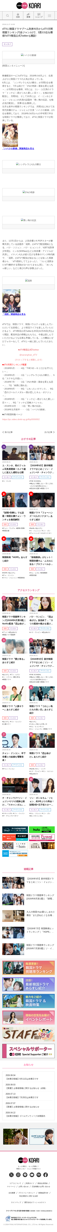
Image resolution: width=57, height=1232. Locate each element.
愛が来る (17, 677)
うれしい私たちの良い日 (38, 724)
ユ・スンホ (7, 481)
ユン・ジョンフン (36, 729)
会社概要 (12, 1193)
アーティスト (17, 477)
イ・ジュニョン (35, 531)
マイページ (11, 1186)
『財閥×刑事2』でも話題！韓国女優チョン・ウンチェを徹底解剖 (14, 516)
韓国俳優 (33, 575)
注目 (5, 524)
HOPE (5, 573)
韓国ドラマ (45, 488)
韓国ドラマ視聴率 (9, 635)
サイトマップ (16, 1202)
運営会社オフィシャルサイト (35, 1202)
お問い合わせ (24, 1186)
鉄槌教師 (44, 573)
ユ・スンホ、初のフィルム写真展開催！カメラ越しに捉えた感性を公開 (14, 469)
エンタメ (7, 44)
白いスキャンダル (36, 816)
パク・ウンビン (35, 632)
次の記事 (48, 432)
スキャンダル (7, 813)
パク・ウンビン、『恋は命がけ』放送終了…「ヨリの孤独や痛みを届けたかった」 (41, 620)
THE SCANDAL (35, 481)
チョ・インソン (8, 575)
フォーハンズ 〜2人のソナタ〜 (41, 533)
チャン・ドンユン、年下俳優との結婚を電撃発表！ (14, 756)
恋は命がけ (13, 632)
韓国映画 (22, 578)
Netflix (32, 528)
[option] (15, 1137)
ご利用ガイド (29, 1183)
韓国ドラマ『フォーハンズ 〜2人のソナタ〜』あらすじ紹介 (41, 516)
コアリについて (15, 1183)
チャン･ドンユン (9, 769)
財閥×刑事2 (21, 528)
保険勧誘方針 (43, 1193)
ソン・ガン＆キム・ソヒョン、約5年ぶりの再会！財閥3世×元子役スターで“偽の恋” (41, 801)
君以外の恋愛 (35, 488)
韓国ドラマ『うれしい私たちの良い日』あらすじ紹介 (41, 709)
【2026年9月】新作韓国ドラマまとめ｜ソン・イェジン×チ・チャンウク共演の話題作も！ (41, 469)
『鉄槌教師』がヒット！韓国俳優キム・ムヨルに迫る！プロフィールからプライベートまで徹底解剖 (41, 561)
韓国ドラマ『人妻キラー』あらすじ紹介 (13, 708)
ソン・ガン (46, 531)
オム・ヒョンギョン (37, 726)
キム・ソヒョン (35, 813)
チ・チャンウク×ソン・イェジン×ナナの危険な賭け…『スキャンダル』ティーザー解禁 (14, 801)
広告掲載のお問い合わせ (41, 1186)
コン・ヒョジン (16, 721)
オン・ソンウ (40, 769)
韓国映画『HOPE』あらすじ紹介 (14, 559)
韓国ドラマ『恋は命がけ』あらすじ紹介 (40, 755)
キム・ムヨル (35, 573)
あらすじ (39, 528)
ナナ (17, 816)
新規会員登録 (43, 1183)
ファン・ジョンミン (10, 578)
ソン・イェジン (19, 813)
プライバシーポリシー (26, 1193)
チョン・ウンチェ (9, 528)
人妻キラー (7, 724)
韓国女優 (6, 531)
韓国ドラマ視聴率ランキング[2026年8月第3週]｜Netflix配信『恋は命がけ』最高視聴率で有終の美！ (14, 620)
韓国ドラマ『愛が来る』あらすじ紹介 (14, 661)
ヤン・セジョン (48, 771)
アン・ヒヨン (15, 674)
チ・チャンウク (8, 816)
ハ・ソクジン (7, 677)
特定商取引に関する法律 (28, 1196)
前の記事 (9, 432)
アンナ (5, 632)
